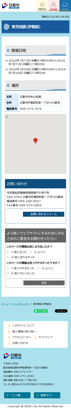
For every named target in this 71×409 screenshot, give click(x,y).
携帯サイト (47, 395)
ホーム (5, 304)
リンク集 (15, 395)
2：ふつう (39, 252)
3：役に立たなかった (23, 257)
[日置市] (10, 6)
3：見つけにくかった (23, 273)
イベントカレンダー (21, 304)
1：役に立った (19, 252)
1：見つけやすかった (23, 268)
